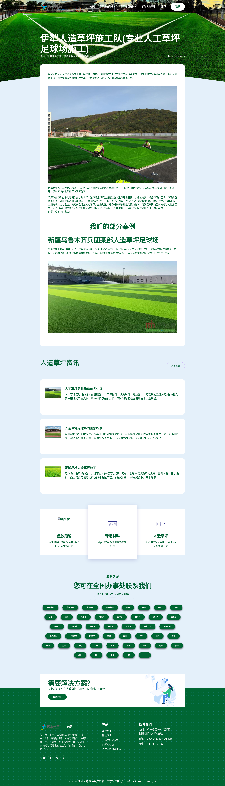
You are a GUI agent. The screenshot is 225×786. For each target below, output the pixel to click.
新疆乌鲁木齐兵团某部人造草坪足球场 (103, 240)
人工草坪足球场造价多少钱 (83, 389)
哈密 (128, 607)
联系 (177, 6)
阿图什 (57, 626)
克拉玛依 (70, 607)
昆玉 (64, 645)
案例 (163, 6)
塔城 (66, 617)
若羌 (128, 645)
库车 (125, 636)
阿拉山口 (167, 626)
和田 (176, 607)
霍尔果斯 (53, 636)
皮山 (96, 655)
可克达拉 (73, 636)
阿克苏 (101, 617)
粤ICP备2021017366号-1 (141, 781)
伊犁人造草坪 (148, 6)
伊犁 (50, 617)
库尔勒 (173, 617)
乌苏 (157, 636)
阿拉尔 (110, 626)
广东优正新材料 (116, 781)
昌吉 (144, 607)
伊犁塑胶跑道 (106, 6)
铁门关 (155, 617)
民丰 (177, 645)
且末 (145, 645)
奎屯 (173, 636)
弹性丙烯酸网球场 (111, 749)
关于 (91, 6)
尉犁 (161, 645)
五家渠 (128, 626)
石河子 (92, 626)
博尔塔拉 (90, 607)
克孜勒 (119, 617)
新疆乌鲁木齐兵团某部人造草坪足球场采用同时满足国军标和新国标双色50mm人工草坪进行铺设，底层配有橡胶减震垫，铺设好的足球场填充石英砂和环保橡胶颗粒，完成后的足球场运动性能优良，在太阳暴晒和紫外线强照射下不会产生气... (112, 251)
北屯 (80, 645)
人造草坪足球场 (110, 740)
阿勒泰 (74, 626)
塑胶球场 (106, 735)
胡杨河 (137, 617)
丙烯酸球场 (108, 744)
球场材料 (112, 536)
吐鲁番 (83, 617)
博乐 (112, 645)
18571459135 (177, 56)
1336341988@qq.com (160, 738)
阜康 (109, 636)
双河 (48, 645)
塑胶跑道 (64, 536)
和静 (128, 655)
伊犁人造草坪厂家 (57, 211)
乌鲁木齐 (50, 607)
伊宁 (141, 636)
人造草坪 (160, 536)
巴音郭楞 (110, 607)
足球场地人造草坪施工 (80, 468)
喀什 (160, 607)
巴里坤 (92, 636)
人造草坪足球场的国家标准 (83, 428)
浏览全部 (175, 366)
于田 (145, 655)
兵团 (96, 645)
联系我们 (57, 697)
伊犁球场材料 (127, 6)
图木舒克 (147, 626)
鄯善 (112, 655)
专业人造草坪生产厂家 (91, 781)
